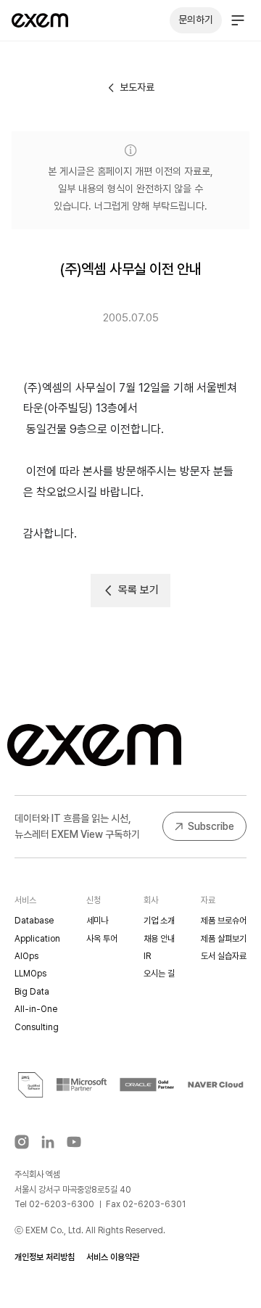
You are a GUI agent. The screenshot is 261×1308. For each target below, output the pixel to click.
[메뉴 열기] (238, 20)
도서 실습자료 (223, 956)
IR (147, 956)
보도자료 (137, 87)
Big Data (31, 992)
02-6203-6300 (61, 1204)
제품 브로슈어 (223, 921)
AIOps (26, 956)
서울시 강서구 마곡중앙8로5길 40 (72, 1190)
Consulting (36, 1027)
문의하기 (195, 19)
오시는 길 (159, 973)
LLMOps (30, 973)
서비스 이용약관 (112, 1257)
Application (37, 939)
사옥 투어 (101, 939)
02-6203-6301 (154, 1204)
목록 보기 (138, 589)
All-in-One (35, 1009)
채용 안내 (159, 939)
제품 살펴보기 (223, 939)
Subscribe (211, 826)
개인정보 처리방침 (44, 1257)
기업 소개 (159, 921)
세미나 (97, 921)
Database (34, 921)
